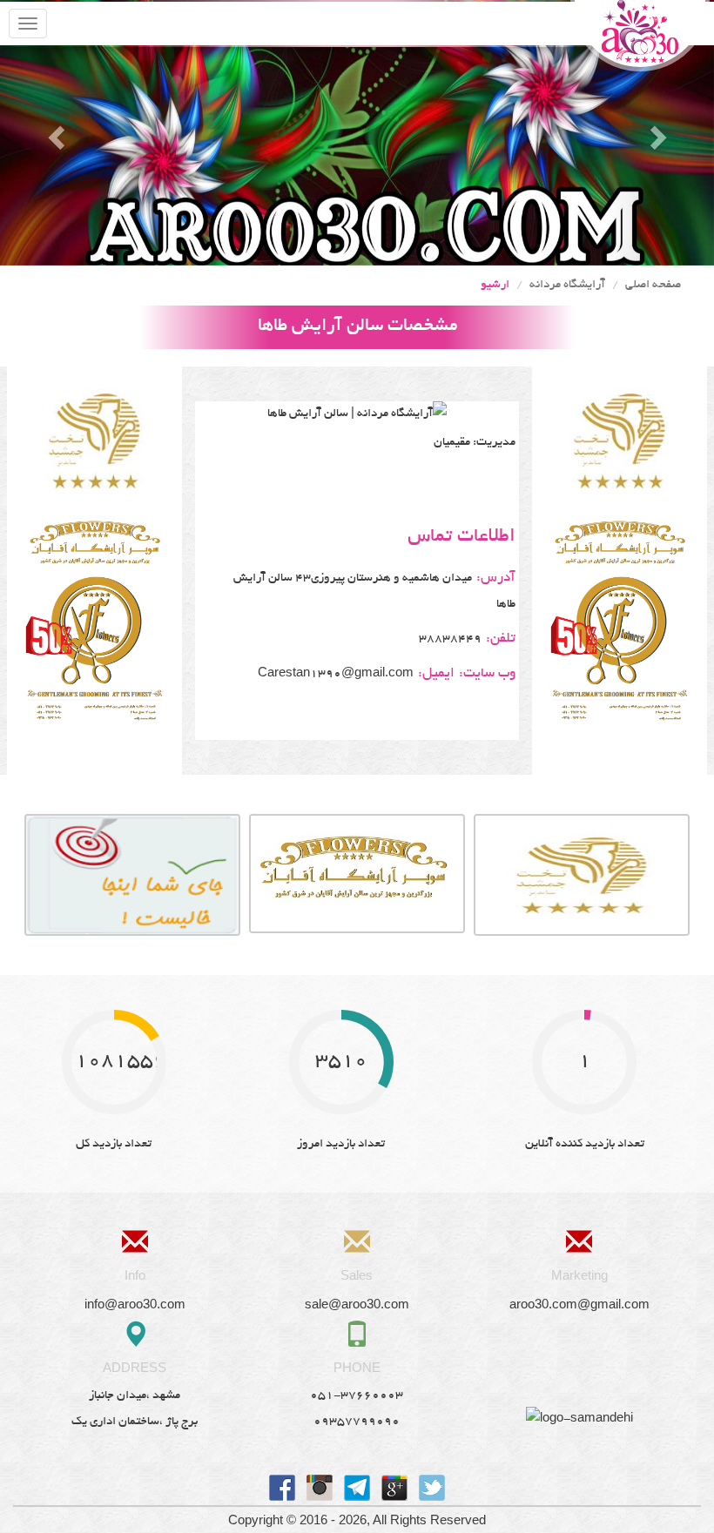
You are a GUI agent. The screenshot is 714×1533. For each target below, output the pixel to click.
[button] (53, 133)
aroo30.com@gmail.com (579, 1303)
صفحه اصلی (653, 285)
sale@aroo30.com (357, 1303)
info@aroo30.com (134, 1303)
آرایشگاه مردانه (567, 285)
